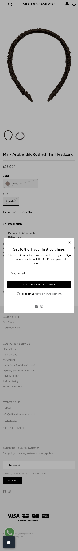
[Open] (9, 542)
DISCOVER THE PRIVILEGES (39, 284)
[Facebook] (36, 306)
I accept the (41, 293)
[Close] (70, 243)
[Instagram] (41, 306)
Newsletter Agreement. (48, 293)
